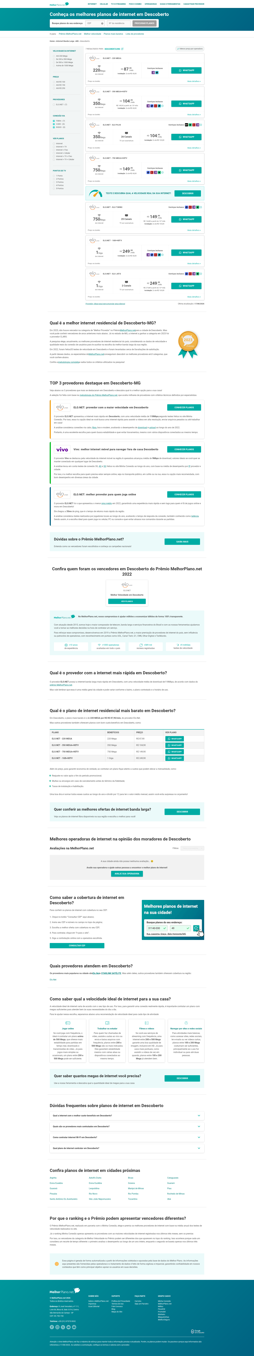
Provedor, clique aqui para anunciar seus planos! (105, 304)
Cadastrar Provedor (193, 4)
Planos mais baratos (113, 34)
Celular (104, 4)
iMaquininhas (163, 1317)
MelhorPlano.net (127, 330)
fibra (94, 427)
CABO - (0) (60, 124)
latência (195, 516)
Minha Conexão (164, 1301)
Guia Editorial (93, 1306)
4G (100, 466)
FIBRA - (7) (60, 121)
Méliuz (160, 1306)
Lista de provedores (135, 34)
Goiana (131, 1183)
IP (189, 466)
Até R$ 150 (60, 85)
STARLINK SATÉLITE (111, 973)
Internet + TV (61, 147)
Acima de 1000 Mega (64, 65)
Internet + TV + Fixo (64, 156)
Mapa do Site (117, 1312)
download (142, 427)
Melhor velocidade (92, 34)
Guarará (53, 1188)
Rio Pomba (133, 1193)
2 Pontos (60, 179)
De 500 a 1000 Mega (64, 62)
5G (105, 466)
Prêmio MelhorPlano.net (70, 34)
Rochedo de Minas (176, 1193)
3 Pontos (60, 182)
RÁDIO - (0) (60, 127)
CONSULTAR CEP (77, 945)
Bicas (130, 1178)
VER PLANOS (127, 601)
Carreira (138, 1301)
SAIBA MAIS (182, 541)
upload (152, 427)
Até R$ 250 (60, 88)
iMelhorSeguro (164, 1320)
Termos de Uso (118, 1304)
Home (52, 41)
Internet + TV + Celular (65, 159)
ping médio (106, 503)
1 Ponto (59, 176)
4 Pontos (60, 185)
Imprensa (92, 1304)
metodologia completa (68, 362)
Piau (169, 1188)
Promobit (162, 1312)
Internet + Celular (63, 153)
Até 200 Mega (61, 56)
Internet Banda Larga (65, 41)
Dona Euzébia (95, 1183)
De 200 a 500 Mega (64, 59)
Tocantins (132, 1199)
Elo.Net (96, 973)
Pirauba (53, 1193)
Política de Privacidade (121, 1301)
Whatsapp (188, 70)
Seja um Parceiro (141, 1304)
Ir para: (53, 34)
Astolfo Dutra (95, 1178)
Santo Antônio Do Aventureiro (63, 1199)
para (109, 49)
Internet (92, 4)
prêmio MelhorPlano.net (61, 685)
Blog (113, 1309)
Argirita (53, 1178)
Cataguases (172, 1178)
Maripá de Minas (136, 1188)
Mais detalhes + (194, 81)
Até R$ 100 (60, 82)
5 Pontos (60, 188)
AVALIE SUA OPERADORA (127, 873)
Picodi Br (161, 1309)
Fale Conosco (117, 1306)
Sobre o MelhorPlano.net (98, 1301)
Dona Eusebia (56, 1183)
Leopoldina (94, 1188)
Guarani (171, 1183)
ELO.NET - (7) (61, 104)
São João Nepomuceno (100, 1199)
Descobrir (182, 1078)
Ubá (169, 1199)
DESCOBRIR (187, 193)
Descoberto (85, 41)
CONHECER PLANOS (184, 407)
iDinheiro (161, 1314)
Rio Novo (93, 1193)
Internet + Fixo (62, 150)
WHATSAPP (176, 739)
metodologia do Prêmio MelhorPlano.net (98, 395)
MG (77, 41)
